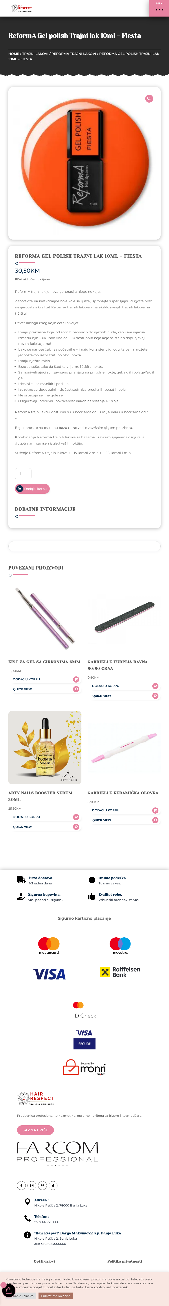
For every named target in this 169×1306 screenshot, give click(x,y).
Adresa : (41, 1200)
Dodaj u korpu (35, 489)
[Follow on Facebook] (21, 1185)
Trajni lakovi (35, 54)
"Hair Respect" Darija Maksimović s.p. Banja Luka (77, 1233)
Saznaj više (35, 1130)
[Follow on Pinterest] (42, 1185)
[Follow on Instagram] (32, 1185)
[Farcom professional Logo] (57, 1160)
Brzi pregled (44, 689)
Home (13, 54)
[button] (159, 8)
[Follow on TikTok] (53, 1185)
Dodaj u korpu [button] (26, 679)
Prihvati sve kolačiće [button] (55, 1296)
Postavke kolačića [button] (21, 1296)
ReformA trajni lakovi (73, 54)
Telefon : (41, 1216)
